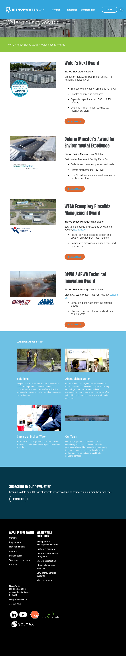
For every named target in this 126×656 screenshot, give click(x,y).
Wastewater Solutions (44, 534)
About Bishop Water (27, 44)
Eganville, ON (80, 229)
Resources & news (88, 10)
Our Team (71, 436)
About (41, 10)
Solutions (56, 10)
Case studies (72, 10)
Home (11, 44)
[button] (121, 9)
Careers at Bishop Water (31, 436)
